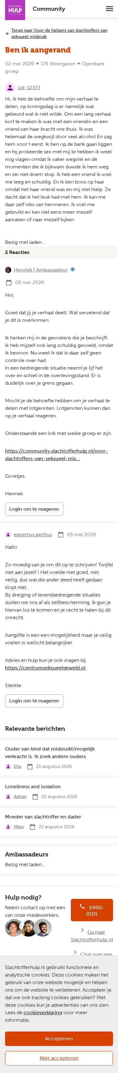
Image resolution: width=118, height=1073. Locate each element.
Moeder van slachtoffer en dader (43, 817)
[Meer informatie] (72, 270)
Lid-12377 (29, 88)
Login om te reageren (34, 509)
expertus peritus (33, 534)
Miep (19, 826)
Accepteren (59, 1039)
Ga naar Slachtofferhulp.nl (92, 936)
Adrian (20, 796)
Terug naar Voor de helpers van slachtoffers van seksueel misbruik (59, 33)
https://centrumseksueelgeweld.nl (45, 668)
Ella (17, 766)
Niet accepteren (59, 1058)
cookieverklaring (43, 1012)
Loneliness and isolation (33, 787)
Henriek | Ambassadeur (41, 270)
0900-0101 (95, 911)
